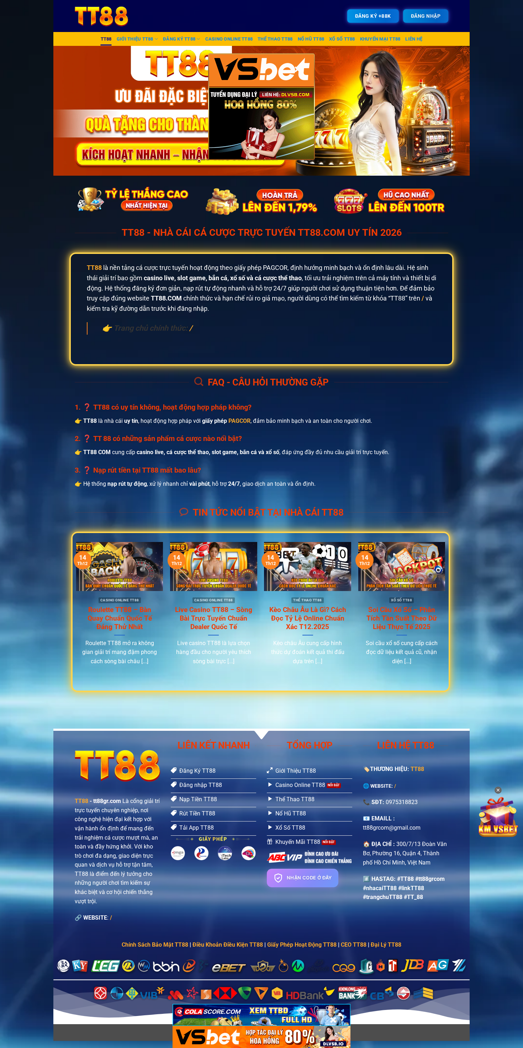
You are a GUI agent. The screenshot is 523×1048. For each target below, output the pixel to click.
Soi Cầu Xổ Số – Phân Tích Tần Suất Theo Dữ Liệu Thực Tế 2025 (401, 618)
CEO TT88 (353, 944)
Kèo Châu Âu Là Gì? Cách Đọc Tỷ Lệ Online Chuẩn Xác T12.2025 (307, 618)
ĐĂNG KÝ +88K (373, 16)
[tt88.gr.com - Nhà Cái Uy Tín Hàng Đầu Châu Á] (106, 16)
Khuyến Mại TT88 (380, 39)
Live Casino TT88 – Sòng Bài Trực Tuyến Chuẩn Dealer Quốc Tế (213, 618)
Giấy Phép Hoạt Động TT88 (302, 944)
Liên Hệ (413, 39)
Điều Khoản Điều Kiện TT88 (227, 944)
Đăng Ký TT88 (179, 39)
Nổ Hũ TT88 (311, 39)
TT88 (106, 39)
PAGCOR (239, 420)
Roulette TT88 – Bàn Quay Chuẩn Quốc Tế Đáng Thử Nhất (120, 618)
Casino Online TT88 (229, 39)
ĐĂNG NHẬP (426, 16)
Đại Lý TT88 (386, 944)
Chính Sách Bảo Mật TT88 (155, 944)
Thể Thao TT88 (275, 39)
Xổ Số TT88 (342, 39)
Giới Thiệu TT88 (135, 39)
